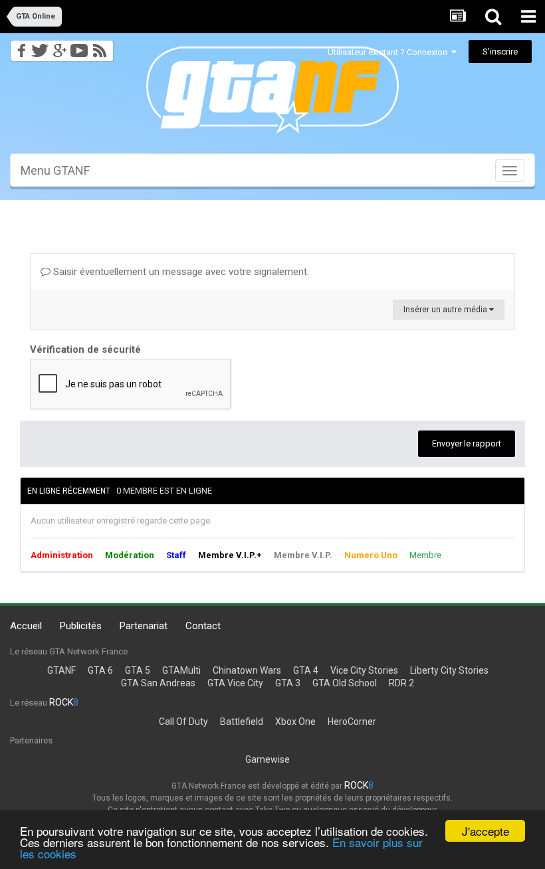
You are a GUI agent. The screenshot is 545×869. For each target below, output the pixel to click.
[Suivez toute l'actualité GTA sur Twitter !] (40, 47)
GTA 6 (100, 670)
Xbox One (295, 721)
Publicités (81, 626)
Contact (203, 626)
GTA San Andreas (158, 683)
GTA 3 (287, 683)
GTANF (61, 670)
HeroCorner (352, 721)
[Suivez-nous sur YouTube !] (79, 47)
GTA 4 (305, 670)
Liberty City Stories (449, 670)
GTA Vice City (235, 683)
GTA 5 (137, 670)
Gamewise (267, 759)
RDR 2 (401, 683)
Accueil (26, 626)
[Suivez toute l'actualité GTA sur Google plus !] (59, 47)
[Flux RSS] (102, 47)
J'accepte (485, 830)
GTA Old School (344, 683)
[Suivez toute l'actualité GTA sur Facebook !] (19, 47)
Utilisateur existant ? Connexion (389, 52)
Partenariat (143, 626)
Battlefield (241, 721)
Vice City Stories (364, 670)
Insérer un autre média (446, 309)
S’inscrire (500, 51)
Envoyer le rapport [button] (466, 443)
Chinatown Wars (247, 670)
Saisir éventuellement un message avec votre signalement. (180, 272)
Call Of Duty (183, 721)
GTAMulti (181, 670)
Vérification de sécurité (85, 349)
